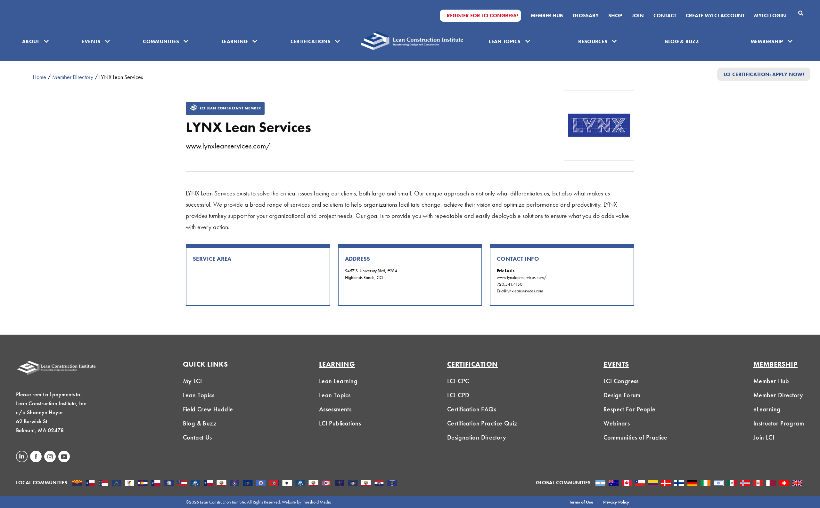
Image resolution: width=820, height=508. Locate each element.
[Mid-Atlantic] (248, 484)
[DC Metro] (169, 484)
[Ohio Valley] (340, 484)
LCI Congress (621, 381)
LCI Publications (340, 423)
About (30, 41)
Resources (592, 41)
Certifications (311, 41)
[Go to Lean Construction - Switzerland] (784, 484)
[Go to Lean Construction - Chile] (640, 484)
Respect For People (629, 409)
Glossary (586, 16)
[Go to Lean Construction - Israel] (719, 484)
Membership (766, 41)
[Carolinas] (103, 484)
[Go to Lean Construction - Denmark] (666, 484)
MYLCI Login (770, 16)
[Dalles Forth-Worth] (156, 484)
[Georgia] (182, 484)
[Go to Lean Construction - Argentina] (600, 484)
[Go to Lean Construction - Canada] (627, 484)
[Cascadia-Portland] (116, 484)
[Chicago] (130, 484)
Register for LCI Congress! (482, 16)
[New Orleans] (300, 484)
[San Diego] (366, 484)
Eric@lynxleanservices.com (520, 291)
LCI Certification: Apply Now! (764, 74)
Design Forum (622, 395)
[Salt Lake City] (353, 484)
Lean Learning (338, 381)
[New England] (287, 484)
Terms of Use (581, 502)
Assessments (335, 409)
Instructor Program (778, 423)
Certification (472, 364)
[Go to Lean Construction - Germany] (692, 484)
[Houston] (208, 484)
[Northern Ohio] (327, 484)
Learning (235, 41)
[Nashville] (274, 484)
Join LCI (763, 437)
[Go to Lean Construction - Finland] (679, 484)
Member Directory (72, 77)
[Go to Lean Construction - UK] (797, 484)
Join (638, 16)
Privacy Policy (616, 502)
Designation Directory (476, 437)
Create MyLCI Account (715, 16)
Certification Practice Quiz (482, 423)
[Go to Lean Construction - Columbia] (653, 484)
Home (39, 77)
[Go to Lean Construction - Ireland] (705, 484)
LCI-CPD (458, 395)
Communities (161, 41)
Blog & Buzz (682, 41)
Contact (664, 16)
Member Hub (547, 16)
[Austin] (90, 484)
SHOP (615, 16)
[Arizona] (77, 484)
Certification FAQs (471, 409)
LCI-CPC (458, 381)
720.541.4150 (509, 284)
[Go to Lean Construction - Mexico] (732, 484)
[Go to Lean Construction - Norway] (745, 484)
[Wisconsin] (392, 484)
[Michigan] (235, 484)
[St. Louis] (379, 484)
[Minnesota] (261, 484)
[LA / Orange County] (221, 484)
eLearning (767, 409)
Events (91, 41)
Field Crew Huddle (208, 409)
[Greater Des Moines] (195, 484)
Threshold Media (316, 502)
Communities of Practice (635, 437)
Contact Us (197, 437)
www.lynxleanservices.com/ (228, 146)
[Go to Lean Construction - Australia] (614, 484)
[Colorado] (143, 484)
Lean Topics (505, 41)
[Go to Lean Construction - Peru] (758, 484)
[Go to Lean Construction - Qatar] (771, 484)
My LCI (192, 381)
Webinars (616, 423)
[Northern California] (313, 484)
